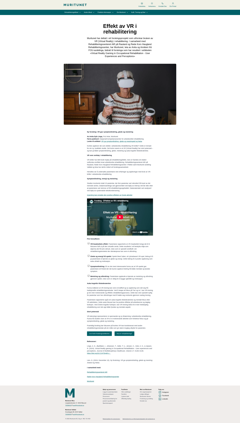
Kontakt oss (143, 401)
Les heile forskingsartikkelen (99, 333)
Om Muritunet (121, 12)
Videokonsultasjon (108, 394)
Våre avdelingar (126, 392)
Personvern (106, 396)
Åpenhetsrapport (108, 403)
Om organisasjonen (146, 392)
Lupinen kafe (125, 396)
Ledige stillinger (144, 394)
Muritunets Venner (145, 396)
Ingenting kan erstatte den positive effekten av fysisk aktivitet (109, 195)
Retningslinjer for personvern (111, 419)
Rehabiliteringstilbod (71, 12)
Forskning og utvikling (146, 398)
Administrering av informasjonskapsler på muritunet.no (139, 419)
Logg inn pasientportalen (110, 392)
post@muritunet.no (78, 405)
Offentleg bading (126, 398)
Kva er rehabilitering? (124, 333)
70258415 (68, 405)
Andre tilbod (88, 12)
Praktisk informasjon (104, 12)
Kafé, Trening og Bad (138, 12)
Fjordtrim (124, 394)
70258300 (68, 414)
